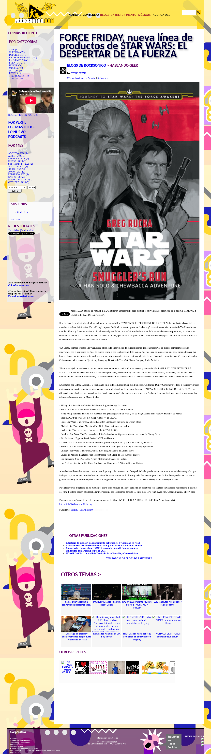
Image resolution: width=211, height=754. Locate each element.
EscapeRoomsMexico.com (21, 296)
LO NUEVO (17, 132)
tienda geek (22, 212)
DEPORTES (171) (18, 55)
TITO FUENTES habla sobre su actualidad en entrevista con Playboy (137, 637)
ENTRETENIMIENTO (82, 510)
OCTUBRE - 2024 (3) (18, 182)
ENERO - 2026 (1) (17, 161)
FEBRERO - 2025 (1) (18, 174)
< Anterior (91, 78)
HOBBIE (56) (15, 65)
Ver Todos (15, 219)
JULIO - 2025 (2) (16, 169)
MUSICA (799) (16, 68)
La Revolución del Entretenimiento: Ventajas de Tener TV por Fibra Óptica (104, 545)
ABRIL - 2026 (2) (16, 156)
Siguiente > (102, 78)
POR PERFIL (17, 123)
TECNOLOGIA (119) (19, 76)
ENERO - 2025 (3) (17, 177)
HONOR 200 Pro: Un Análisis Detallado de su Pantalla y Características (102, 553)
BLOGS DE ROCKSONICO (86, 66)
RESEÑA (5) (15, 73)
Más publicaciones (75, 78)
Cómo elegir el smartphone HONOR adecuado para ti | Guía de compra (102, 548)
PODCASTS (17, 137)
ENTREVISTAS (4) (18, 60)
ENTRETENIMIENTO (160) (23, 57)
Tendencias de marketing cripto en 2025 (86, 551)
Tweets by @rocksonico (20, 230)
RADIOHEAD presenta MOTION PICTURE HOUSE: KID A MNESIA (137, 605)
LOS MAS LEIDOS (21, 127)
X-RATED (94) (16, 78)
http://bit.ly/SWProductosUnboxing (75, 504)
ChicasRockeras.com (18, 285)
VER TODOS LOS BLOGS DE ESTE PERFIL (129, 558)
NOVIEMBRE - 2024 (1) (20, 179)
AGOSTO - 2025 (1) (18, 166)
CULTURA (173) (17, 52)
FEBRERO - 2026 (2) (18, 158)
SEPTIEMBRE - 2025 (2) (20, 164)
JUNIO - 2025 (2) (16, 172)
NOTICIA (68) (16, 70)
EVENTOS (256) (17, 63)
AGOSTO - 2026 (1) (18, 153)
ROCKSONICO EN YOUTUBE (23, 115)
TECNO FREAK (78, 73)
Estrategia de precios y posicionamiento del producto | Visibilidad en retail (103, 543)
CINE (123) (14, 49)
